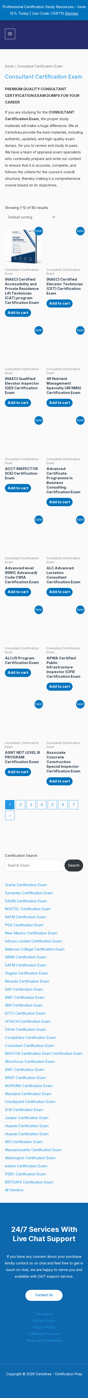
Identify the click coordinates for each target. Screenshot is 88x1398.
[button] (81, 33)
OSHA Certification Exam (25, 1029)
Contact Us (44, 1295)
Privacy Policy (44, 1327)
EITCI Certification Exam (25, 1013)
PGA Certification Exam (24, 925)
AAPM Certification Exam (25, 917)
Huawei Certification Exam (27, 1126)
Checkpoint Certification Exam (30, 1102)
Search (73, 865)
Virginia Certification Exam (26, 973)
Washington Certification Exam (30, 1158)
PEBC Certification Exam (25, 1174)
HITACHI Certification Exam (28, 1021)
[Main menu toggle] (10, 34)
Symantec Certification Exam (29, 893)
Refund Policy (44, 1320)
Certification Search (21, 855)
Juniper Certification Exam (26, 1118)
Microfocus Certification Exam (30, 1061)
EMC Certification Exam (24, 1069)
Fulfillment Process (44, 1334)
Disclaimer (44, 1314)
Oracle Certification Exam (26, 885)
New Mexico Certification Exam (31, 933)
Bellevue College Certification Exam (35, 949)
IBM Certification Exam (24, 1005)
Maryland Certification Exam (28, 1094)
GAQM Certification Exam (26, 901)
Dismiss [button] (71, 13)
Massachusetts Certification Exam (33, 1150)
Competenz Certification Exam (30, 1037)
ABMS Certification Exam (25, 957)
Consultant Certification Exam (29, 1045)
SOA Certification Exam (24, 1110)
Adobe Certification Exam (26, 1166)
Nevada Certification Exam (27, 981)
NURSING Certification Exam (29, 1086)
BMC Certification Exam (24, 997)
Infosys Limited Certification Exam (33, 941)
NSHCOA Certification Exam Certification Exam (44, 1053)
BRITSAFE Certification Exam (29, 1182)
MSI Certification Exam (24, 1142)
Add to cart (18, 312)
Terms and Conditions (44, 1340)
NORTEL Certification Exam (28, 909)
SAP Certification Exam (24, 989)
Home (9, 66)
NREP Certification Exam (25, 1078)
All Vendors (14, 1190)
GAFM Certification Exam (25, 965)
